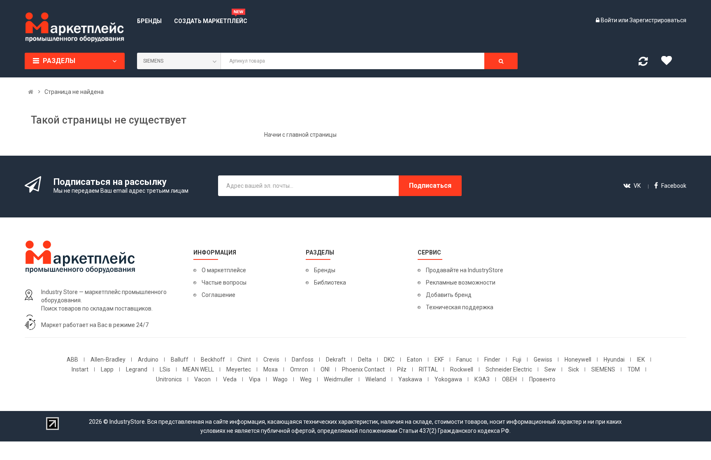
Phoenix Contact (363, 369)
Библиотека (330, 282)
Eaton (414, 359)
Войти (609, 20)
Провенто (542, 379)
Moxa (270, 369)
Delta (365, 359)
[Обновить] (643, 63)
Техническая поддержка (459, 307)
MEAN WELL (198, 369)
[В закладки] (669, 62)
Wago (280, 379)
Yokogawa (448, 379)
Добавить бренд (449, 295)
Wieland (375, 379)
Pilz (402, 369)
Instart (80, 369)
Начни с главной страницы (300, 134)
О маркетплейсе (224, 270)
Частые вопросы (224, 282)
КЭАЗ (482, 379)
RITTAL (428, 369)
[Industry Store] (75, 27)
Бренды (324, 270)
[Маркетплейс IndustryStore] (30, 92)
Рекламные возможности (460, 282)
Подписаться (430, 185)
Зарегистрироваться (658, 20)
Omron (299, 369)
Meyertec (238, 369)
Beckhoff (213, 359)
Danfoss (303, 359)
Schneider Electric (509, 369)
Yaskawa (410, 379)
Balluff (179, 359)
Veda (230, 379)
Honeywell (578, 359)
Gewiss (543, 359)
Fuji (517, 359)
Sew (550, 369)
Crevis (271, 359)
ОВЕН (509, 379)
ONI (325, 369)
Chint (244, 359)
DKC (389, 359)
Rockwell (461, 369)
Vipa (254, 379)
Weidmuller (338, 379)
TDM (633, 369)
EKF (439, 359)
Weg (305, 379)
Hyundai (614, 359)
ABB (72, 359)
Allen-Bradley (108, 359)
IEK (641, 359)
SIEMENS (603, 369)
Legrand (136, 369)
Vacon (202, 379)
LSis (165, 369)
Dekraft (336, 359)
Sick (573, 369)
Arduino (148, 359)
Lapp (107, 369)
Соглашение (218, 295)
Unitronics (169, 379)
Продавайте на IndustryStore (464, 270)
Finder (492, 359)
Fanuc (464, 359)
